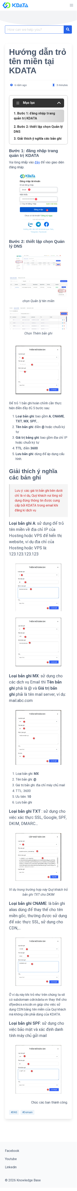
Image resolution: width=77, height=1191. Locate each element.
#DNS (14, 1112)
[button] (71, 5)
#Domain (27, 1112)
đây (37, 162)
